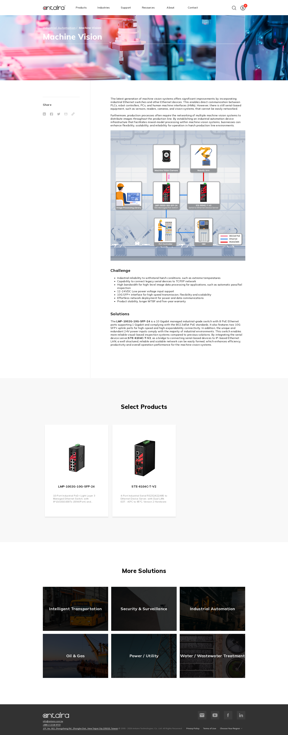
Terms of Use (209, 728)
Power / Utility (144, 655)
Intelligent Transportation (75, 608)
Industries (103, 7)
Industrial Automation (59, 28)
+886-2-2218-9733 (51, 724)
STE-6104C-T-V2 (144, 486)
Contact (193, 7)
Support (126, 7)
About (170, 7)
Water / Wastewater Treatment (212, 655)
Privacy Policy (192, 728)
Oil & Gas (75, 655)
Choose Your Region (230, 728)
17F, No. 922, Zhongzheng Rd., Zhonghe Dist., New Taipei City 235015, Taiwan (80, 728)
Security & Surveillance (144, 608)
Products (81, 7)
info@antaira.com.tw (53, 721)
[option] (76, 471)
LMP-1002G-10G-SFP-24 (76, 486)
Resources (148, 7)
